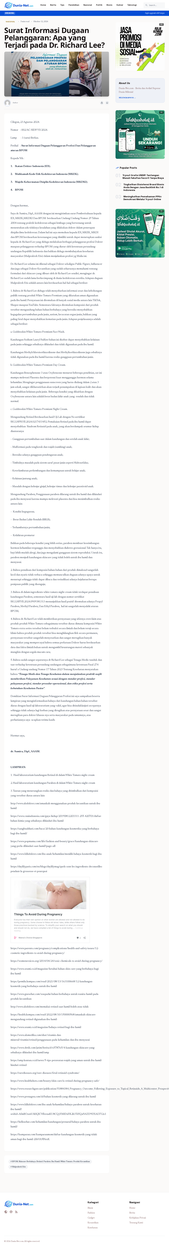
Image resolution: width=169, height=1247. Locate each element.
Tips (62, 5)
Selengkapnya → (127, 98)
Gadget (91, 1218)
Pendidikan (74, 5)
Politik (99, 5)
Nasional (87, 5)
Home (43, 5)
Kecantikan (93, 1223)
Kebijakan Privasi (137, 1218)
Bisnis (109, 5)
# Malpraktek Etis (18, 1167)
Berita (53, 5)
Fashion (91, 1213)
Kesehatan (93, 1228)
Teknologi (132, 5)
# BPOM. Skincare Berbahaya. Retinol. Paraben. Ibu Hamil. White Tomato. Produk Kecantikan (50, 1162)
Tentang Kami (136, 1223)
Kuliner (120, 5)
